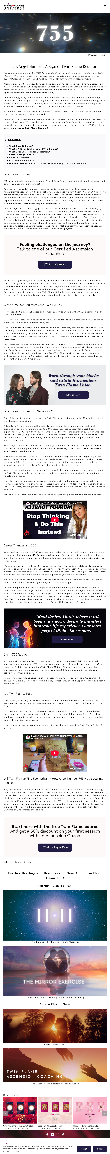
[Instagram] (57, 1136)
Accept (84, 1148)
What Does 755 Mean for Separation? (29, 152)
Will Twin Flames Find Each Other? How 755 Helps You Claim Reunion (47, 163)
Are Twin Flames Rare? (21, 160)
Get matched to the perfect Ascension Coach (55, 1084)
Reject (99, 1148)
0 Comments (23, 1128)
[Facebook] (47, 1136)
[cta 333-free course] (55, 818)
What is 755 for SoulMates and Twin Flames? (33, 149)
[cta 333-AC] (55, 236)
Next (102, 55)
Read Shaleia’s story (55, 1044)
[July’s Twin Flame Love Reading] (20, 1098)
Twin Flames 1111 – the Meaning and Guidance (55, 942)
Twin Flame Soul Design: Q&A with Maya (88, 1117)
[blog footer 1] (55, 1009)
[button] (5, 1114)
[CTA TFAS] (55, 366)
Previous (93, 55)
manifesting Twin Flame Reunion (29, 128)
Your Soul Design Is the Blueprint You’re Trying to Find (52, 1126)
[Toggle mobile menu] (105, 5)
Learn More (15, 1151)
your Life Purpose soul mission (43, 555)
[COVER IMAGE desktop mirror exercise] (55, 946)
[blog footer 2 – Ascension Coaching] (55, 1049)
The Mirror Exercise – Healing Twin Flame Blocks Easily (55, 997)
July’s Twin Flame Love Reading (16, 1125)
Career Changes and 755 (22, 155)
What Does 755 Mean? (21, 146)
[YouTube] (52, 1136)
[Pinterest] (62, 1136)
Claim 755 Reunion (19, 157)
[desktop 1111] (55, 891)
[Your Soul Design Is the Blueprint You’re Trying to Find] (55, 1098)
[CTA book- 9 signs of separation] (55, 609)
